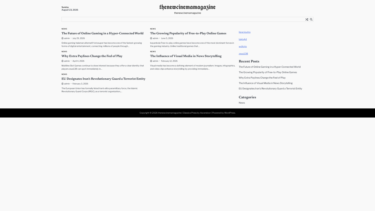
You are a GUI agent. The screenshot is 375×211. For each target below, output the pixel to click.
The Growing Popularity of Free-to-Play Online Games (188, 33)
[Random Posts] (307, 19)
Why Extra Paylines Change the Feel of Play (92, 56)
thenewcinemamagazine (187, 6)
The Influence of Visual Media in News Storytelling (185, 56)
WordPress (229, 113)
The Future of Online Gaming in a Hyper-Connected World (102, 33)
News (64, 29)
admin (67, 38)
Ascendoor (205, 113)
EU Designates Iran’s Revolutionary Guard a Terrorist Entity (103, 79)
